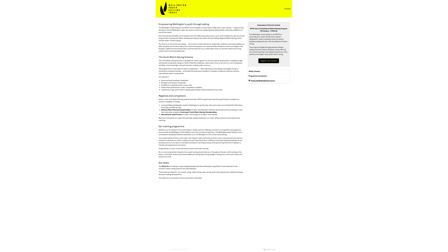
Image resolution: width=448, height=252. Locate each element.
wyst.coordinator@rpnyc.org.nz (263, 81)
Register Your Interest (269, 61)
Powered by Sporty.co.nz (178, 249)
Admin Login (271, 249)
